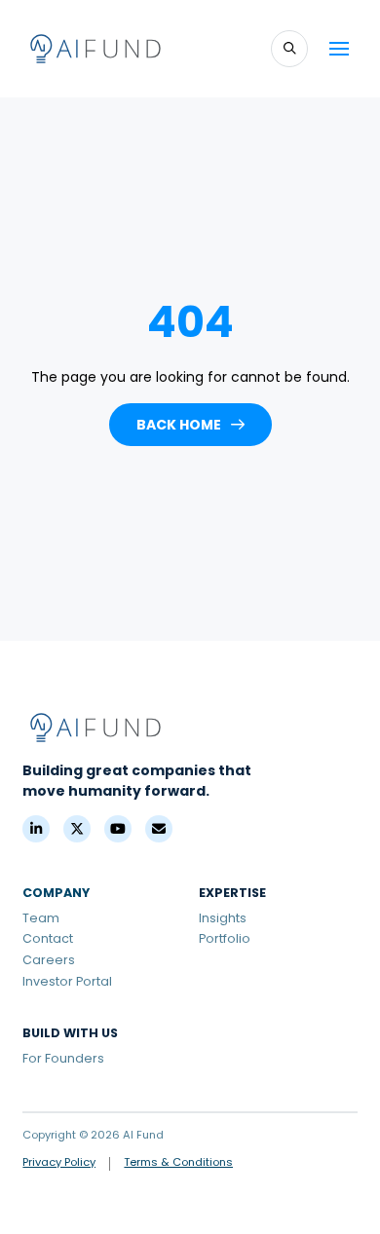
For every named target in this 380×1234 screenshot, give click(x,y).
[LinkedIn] (36, 828)
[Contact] (158, 828)
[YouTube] (118, 828)
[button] (289, 48)
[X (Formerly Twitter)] (77, 828)
